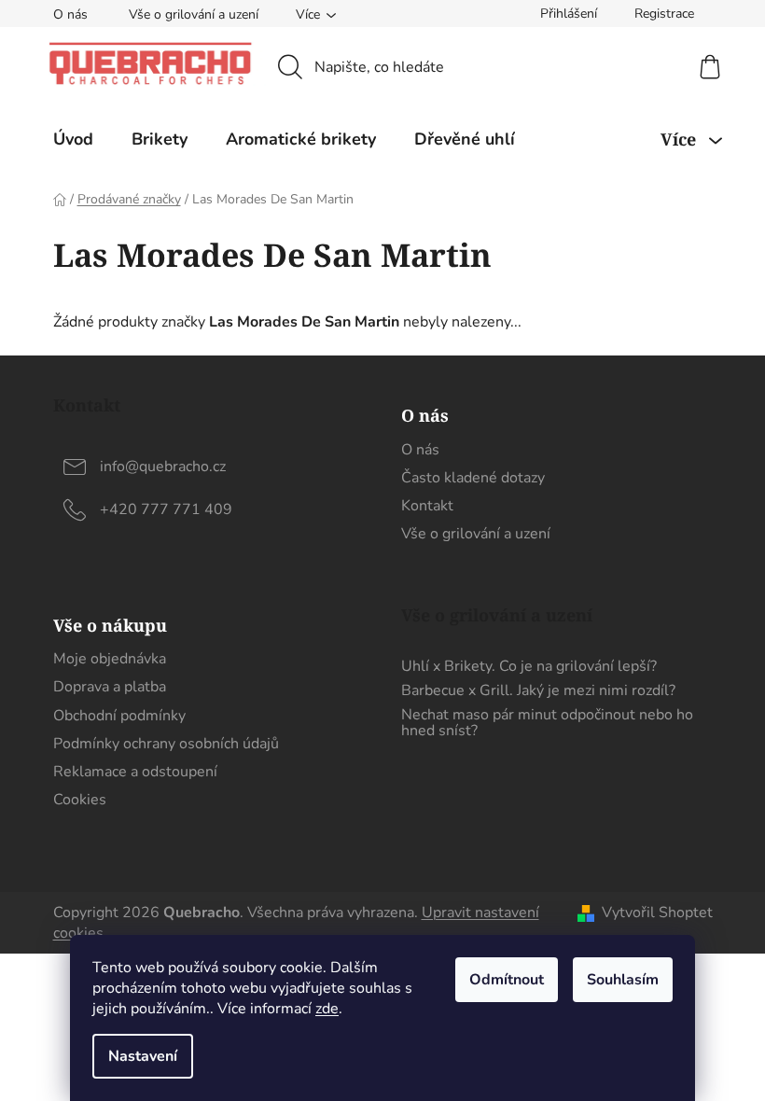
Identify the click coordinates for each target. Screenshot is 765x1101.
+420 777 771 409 (166, 509)
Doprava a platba (109, 686)
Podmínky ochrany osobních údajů (166, 743)
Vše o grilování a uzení (193, 14)
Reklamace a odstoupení (135, 771)
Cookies (79, 799)
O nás (70, 14)
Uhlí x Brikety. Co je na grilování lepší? (529, 667)
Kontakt (427, 505)
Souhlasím (623, 979)
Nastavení (142, 1056)
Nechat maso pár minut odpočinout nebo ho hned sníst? (547, 723)
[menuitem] (73, 139)
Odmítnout (506, 979)
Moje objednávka (109, 658)
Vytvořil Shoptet (657, 912)
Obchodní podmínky (119, 715)
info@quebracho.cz (163, 466)
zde (327, 1008)
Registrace (664, 13)
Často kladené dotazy (473, 477)
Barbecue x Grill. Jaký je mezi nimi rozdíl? (538, 691)
